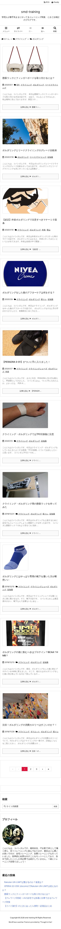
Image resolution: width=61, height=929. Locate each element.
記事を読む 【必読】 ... (30, 249)
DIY (18, 85)
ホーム (7, 39)
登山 (48, 230)
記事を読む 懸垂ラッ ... (30, 107)
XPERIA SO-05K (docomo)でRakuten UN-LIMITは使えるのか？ (30, 888)
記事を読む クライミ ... (30, 460)
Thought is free (45, 922)
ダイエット (35, 731)
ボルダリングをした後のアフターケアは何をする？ (28, 292)
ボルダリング (38, 85)
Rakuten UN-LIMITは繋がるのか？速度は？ (23, 882)
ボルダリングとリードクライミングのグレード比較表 (29, 150)
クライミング (20, 39)
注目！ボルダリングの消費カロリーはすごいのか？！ (29, 724)
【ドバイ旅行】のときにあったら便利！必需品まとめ (28, 906)
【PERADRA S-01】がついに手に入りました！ (26, 361)
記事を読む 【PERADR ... (30, 391)
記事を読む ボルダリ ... (30, 176)
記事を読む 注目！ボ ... (30, 751)
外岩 (44, 230)
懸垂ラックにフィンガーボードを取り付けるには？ (28, 78)
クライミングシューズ (38, 368)
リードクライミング (38, 157)
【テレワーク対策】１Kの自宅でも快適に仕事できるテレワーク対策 (29, 900)
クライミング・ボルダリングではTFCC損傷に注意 (28, 434)
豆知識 (50, 157)
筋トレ (44, 299)
